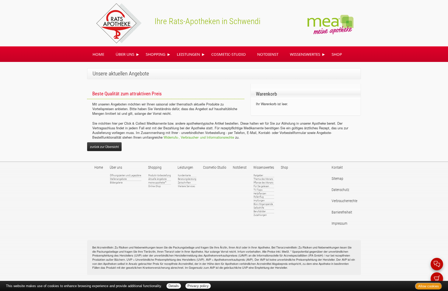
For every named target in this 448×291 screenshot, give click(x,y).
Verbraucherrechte (344, 201)
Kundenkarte (184, 175)
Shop (337, 54)
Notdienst (267, 54)
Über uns (125, 54)
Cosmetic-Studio (228, 54)
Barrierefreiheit (342, 212)
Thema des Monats (263, 179)
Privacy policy (198, 286)
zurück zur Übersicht (104, 146)
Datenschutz (340, 190)
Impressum (339, 223)
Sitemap (337, 178)
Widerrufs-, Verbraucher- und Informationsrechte (199, 137)
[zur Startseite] (113, 22)
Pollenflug (259, 196)
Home (98, 54)
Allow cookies (428, 286)
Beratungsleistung (187, 179)
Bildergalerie (116, 182)
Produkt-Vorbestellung (159, 175)
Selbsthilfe (259, 207)
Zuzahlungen (260, 215)
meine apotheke (157, 182)
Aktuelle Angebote (157, 179)
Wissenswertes (305, 54)
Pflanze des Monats (263, 182)
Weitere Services (186, 186)
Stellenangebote (118, 179)
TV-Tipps (258, 189)
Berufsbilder (260, 211)
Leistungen (188, 54)
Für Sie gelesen (261, 186)
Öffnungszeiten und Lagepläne (125, 175)
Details (174, 286)
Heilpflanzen (260, 193)
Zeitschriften (184, 182)
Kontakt (337, 167)
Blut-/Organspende (263, 204)
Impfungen (259, 200)
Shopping (155, 54)
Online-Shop (154, 186)
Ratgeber (258, 175)
